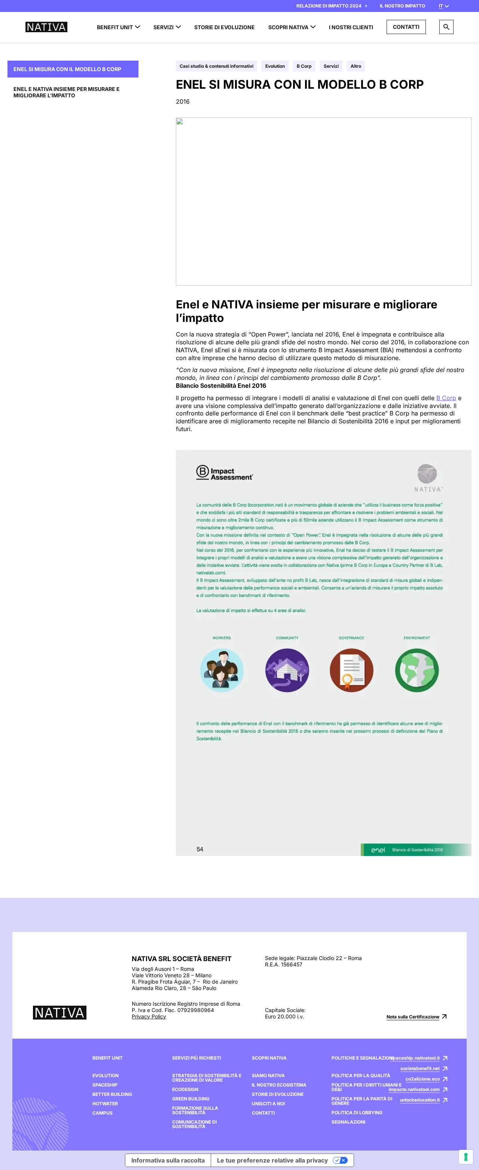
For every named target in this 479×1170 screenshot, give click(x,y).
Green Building (191, 1099)
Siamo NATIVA (268, 1075)
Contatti (406, 27)
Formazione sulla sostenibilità (195, 1110)
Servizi (331, 66)
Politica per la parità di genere (362, 1101)
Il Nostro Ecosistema (279, 1085)
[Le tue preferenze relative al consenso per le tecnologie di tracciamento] (466, 1157)
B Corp (304, 66)
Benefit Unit (107, 1058)
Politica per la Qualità (361, 1075)
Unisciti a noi (268, 1104)
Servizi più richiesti (196, 1058)
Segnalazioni (348, 1122)
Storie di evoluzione (277, 1094)
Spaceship (105, 1085)
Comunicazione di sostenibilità (194, 1124)
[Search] (446, 27)
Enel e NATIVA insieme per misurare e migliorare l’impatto (66, 92)
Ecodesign (185, 1089)
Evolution (275, 66)
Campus (102, 1113)
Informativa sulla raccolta (168, 1160)
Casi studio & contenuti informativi (216, 66)
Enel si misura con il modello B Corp (67, 69)
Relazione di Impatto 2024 (328, 6)
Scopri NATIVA (269, 1058)
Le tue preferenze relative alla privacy (272, 1160)
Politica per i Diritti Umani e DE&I (367, 1087)
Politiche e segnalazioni (363, 1058)
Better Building (112, 1094)
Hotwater (105, 1104)
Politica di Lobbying (357, 1112)
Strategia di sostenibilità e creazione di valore (206, 1077)
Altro (356, 66)
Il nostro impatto (402, 6)
